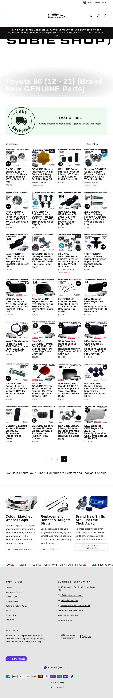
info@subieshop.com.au (71, 595)
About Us (10, 620)
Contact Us (11, 615)
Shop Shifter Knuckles (91, 547)
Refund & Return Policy (16, 606)
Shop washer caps (20, 549)
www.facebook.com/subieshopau (75, 605)
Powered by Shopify (56, 687)
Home (8, 74)
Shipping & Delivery (15, 592)
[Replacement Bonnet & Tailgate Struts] (56, 504)
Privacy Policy (12, 601)
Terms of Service (13, 597)
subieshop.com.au (69, 600)
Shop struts (51, 549)
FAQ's (8, 610)
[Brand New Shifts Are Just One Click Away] (91, 504)
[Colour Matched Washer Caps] (21, 504)
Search (9, 588)
